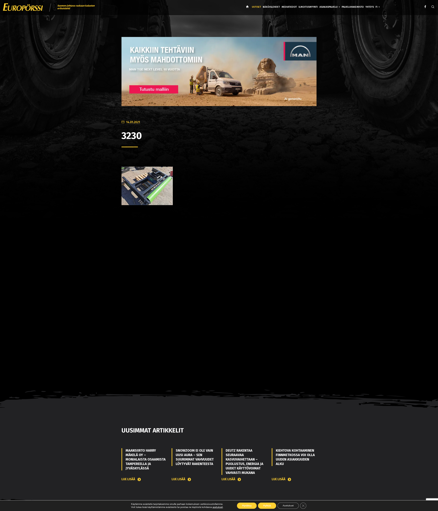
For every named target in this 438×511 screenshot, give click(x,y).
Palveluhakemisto (353, 6)
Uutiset (256, 6)
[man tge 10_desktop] (219, 74)
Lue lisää (128, 479)
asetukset (217, 507)
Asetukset (288, 505)
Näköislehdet (271, 6)
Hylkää (267, 505)
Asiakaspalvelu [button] (328, 6)
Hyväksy (247, 505)
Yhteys (369, 6)
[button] (378, 4)
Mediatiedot (289, 6)
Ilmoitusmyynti (308, 6)
